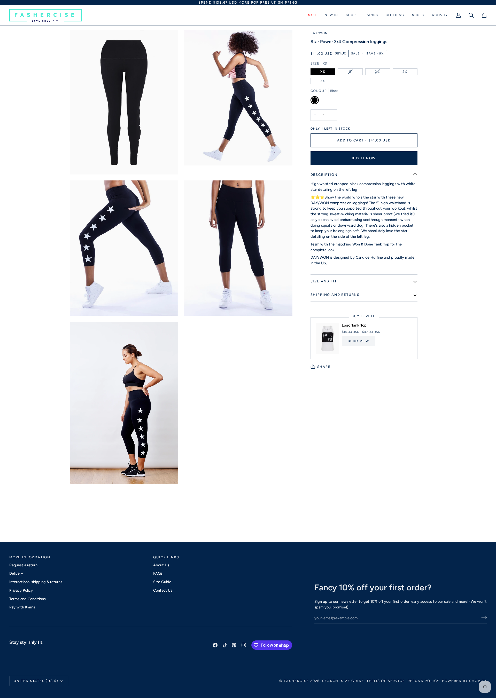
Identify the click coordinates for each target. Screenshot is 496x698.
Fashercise (296, 681)
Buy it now (364, 158)
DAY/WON (319, 33)
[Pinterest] (234, 645)
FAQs (157, 573)
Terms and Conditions (27, 599)
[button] (312, 15)
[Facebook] (215, 645)
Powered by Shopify (464, 681)
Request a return (23, 565)
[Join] (482, 617)
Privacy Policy (21, 590)
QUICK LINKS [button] (166, 557)
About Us (161, 565)
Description (324, 175)
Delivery (16, 573)
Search (330, 681)
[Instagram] (244, 645)
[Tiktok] (225, 645)
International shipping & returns (35, 582)
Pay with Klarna (22, 607)
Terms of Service (386, 681)
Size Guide (162, 582)
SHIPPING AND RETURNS (335, 295)
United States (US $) (36, 681)
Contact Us (162, 590)
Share (324, 367)
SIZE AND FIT (324, 281)
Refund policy (424, 681)
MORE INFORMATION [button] (29, 557)
